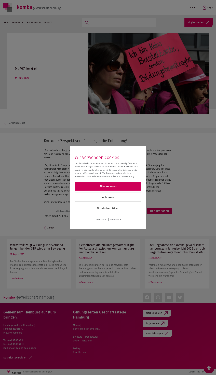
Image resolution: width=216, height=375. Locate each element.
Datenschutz (100, 219)
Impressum (116, 219)
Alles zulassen (108, 186)
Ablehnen (108, 197)
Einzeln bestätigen (108, 208)
